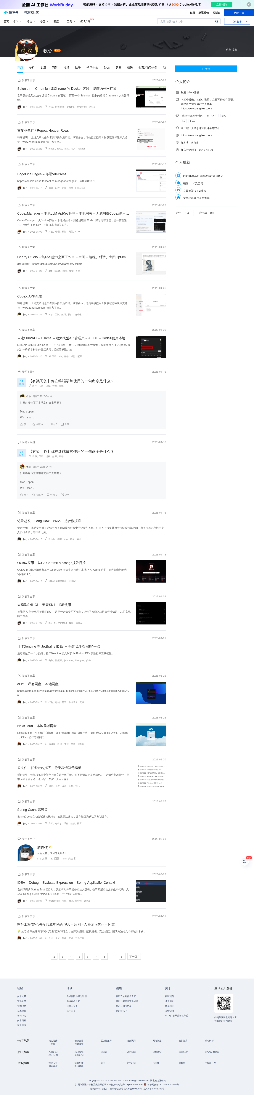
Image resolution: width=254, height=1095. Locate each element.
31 (122, 956)
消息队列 (131, 1040)
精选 (130, 67)
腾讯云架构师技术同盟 (127, 1000)
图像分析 (183, 1051)
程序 (34, 385)
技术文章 (21, 996)
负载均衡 (79, 1062)
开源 (66, 744)
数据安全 (53, 1062)
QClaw (72, 580)
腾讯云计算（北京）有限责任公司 (106, 1088)
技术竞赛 (71, 1010)
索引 (79, 538)
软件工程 (79, 938)
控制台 (217, 12)
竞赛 (118, 67)
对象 (64, 900)
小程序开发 (210, 1062)
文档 (192, 12)
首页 (6, 21)
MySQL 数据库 (212, 1051)
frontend (62, 622)
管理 (57, 231)
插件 (88, 660)
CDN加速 (131, 1051)
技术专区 (21, 1025)
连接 (72, 823)
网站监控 (53, 1066)
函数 (51, 660)
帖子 (78, 67)
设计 (51, 938)
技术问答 (21, 1000)
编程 (64, 270)
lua (184, 121)
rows (59, 148)
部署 (51, 187)
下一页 (133, 956)
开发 (57, 785)
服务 (66, 356)
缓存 (66, 823)
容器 (51, 106)
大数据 (182, 1062)
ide (60, 356)
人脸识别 (53, 1051)
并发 (51, 231)
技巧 (63, 314)
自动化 (78, 314)
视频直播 (79, 1043)
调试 (64, 785)
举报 (234, 49)
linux (192, 121)
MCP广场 (85, 21)
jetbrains (68, 660)
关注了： (182, 213)
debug (87, 900)
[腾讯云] (11, 12)
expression (54, 900)
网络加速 (157, 1040)
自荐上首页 (72, 1005)
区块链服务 (106, 1040)
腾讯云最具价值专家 (126, 996)
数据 (72, 538)
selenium (60, 106)
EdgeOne (80, 187)
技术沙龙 (21, 1005)
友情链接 (169, 1010)
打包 (51, 702)
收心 (28, 396)
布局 (73, 148)
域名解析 (209, 1040)
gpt (50, 270)
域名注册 (53, 1040)
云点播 (156, 1062)
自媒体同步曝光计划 (77, 996)
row (66, 538)
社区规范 (169, 996)
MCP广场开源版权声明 (176, 1015)
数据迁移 (79, 1066)
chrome (70, 106)
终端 (61, 385)
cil (55, 622)
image (57, 270)
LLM (77, 231)
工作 (57, 314)
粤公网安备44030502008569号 (163, 1084)
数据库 (52, 538)
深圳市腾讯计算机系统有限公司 (91, 1084)
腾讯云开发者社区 (192, 115)
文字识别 (131, 1062)
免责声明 (169, 1000)
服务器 (81, 744)
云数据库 (183, 1040)
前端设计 (80, 622)
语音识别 (79, 1054)
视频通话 (157, 1051)
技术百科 (21, 1020)
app (50, 314)
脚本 (51, 785)
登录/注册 (239, 12)
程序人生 (212, 115)
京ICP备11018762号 (154, 1088)
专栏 (32, 67)
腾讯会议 (79, 1051)
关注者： (206, 213)
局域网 (52, 744)
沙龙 (107, 67)
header (81, 148)
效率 (54, 385)
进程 (48, 385)
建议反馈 (204, 12)
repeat (52, 148)
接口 (70, 314)
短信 (103, 1062)
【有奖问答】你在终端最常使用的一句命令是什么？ (71, 380)
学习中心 (92, 67)
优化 (57, 938)
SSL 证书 (53, 1054)
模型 (64, 231)
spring (58, 823)
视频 (66, 67)
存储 (59, 538)
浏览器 (92, 106)
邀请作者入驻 (73, 1000)
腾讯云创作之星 (123, 1005)
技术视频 (21, 1010)
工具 (71, 785)
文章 (43, 67)
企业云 (104, 1051)
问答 (55, 67)
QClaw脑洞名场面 (58, 580)
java (223, 115)
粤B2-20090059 (135, 1084)
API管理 (53, 356)
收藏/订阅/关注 (148, 67)
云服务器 (79, 1040)
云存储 (52, 1043)
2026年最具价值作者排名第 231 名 (203, 176)
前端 (64, 187)
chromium (82, 106)
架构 (64, 938)
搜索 (216, 21)
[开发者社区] (31, 12)
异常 (51, 823)
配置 (57, 187)
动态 (20, 67)
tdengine (79, 660)
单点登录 (73, 702)
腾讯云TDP (121, 1010)
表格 (66, 148)
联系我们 (169, 1005)
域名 (71, 187)
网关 (71, 231)
